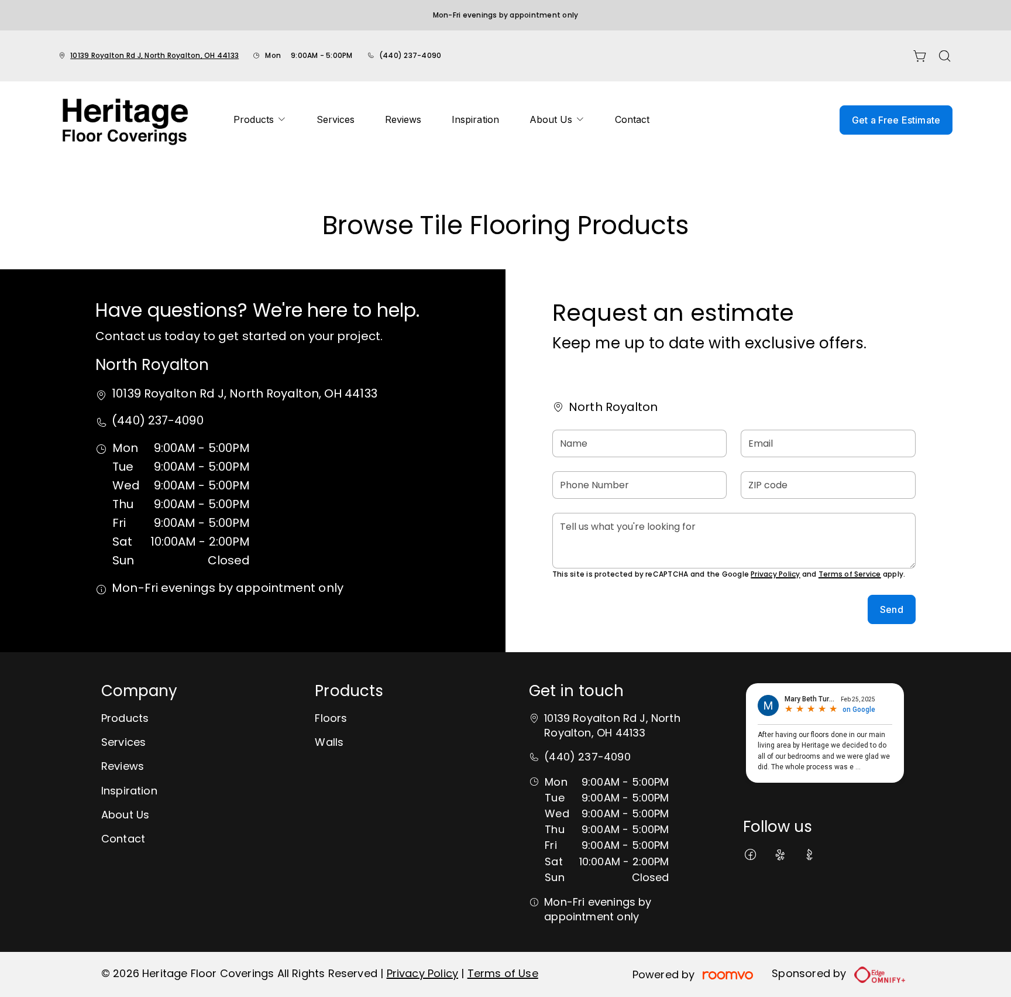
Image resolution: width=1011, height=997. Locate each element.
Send (891, 609)
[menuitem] (260, 120)
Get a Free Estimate (896, 120)
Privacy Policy (775, 574)
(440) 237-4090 (410, 55)
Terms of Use (502, 973)
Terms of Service (850, 574)
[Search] (944, 56)
